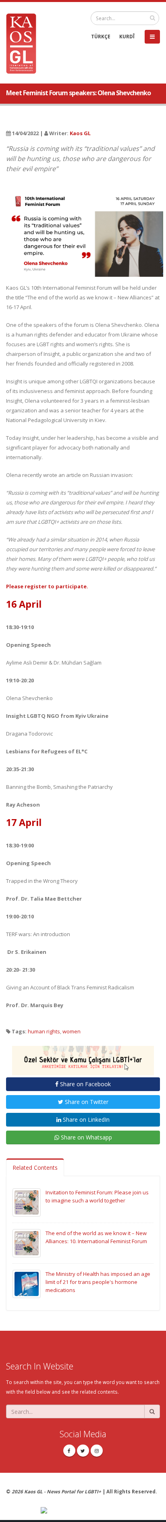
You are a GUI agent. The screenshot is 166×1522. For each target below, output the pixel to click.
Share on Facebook (84, 1084)
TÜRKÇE (100, 36)
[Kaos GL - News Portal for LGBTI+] (24, 42)
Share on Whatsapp (85, 1137)
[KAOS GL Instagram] (97, 1451)
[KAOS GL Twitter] (83, 1451)
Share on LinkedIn (85, 1119)
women (71, 1031)
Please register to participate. (47, 586)
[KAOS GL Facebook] (69, 1451)
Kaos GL (80, 133)
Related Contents (35, 1167)
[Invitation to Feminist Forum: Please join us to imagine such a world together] (27, 1202)
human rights (44, 1031)
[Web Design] (100, 1510)
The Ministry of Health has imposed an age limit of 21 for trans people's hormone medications (98, 1282)
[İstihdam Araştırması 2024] (83, 1057)
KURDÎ (127, 36)
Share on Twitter (85, 1102)
